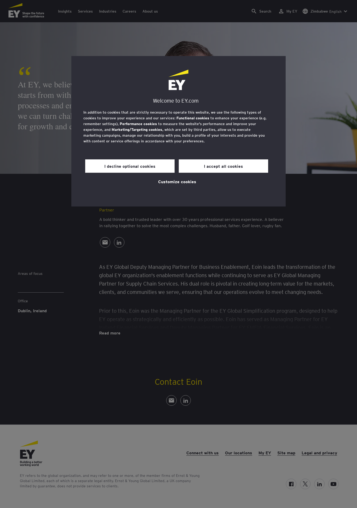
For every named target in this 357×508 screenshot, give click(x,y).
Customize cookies (177, 181)
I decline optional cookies (130, 166)
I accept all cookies (223, 166)
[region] (178, 131)
